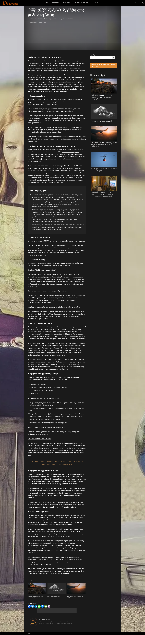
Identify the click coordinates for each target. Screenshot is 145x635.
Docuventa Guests (33, 22)
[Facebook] (132, 3)
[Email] (45, 606)
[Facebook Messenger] (42, 606)
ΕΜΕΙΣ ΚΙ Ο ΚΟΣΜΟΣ (81, 3)
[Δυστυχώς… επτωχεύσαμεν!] (56, 588)
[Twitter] (138, 3)
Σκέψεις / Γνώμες (47, 8)
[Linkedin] (35, 606)
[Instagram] (135, 3)
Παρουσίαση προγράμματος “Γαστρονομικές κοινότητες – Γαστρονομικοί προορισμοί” (102, 194)
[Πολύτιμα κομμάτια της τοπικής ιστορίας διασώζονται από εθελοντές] (37, 588)
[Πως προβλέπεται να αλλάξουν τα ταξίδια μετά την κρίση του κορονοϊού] (76, 588)
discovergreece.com (39, 173)
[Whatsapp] (39, 606)
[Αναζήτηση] (113, 57)
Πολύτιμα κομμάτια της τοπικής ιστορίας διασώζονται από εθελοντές (103, 97)
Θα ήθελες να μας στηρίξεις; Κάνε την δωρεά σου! (103, 65)
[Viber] (48, 606)
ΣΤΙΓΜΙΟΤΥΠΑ (67, 3)
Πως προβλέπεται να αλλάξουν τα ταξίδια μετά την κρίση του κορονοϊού (104, 145)
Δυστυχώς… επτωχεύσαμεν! (54, 596)
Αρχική (47, 3)
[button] (143, 3)
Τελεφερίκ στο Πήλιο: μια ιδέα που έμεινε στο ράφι (104, 169)
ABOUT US (95, 3)
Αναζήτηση (94, 55)
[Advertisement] (72, 36)
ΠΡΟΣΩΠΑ (55, 3)
